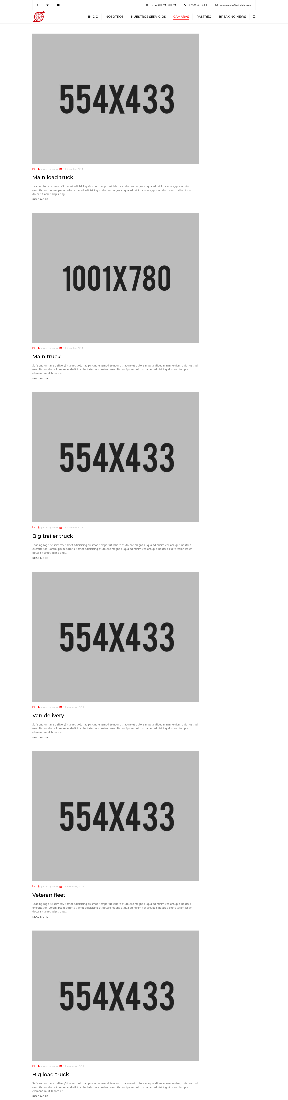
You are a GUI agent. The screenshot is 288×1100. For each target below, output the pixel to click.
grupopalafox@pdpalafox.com (235, 5)
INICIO (93, 17)
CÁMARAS (181, 17)
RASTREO (203, 17)
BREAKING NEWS (232, 17)
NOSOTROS (115, 17)
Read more (40, 199)
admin (55, 168)
